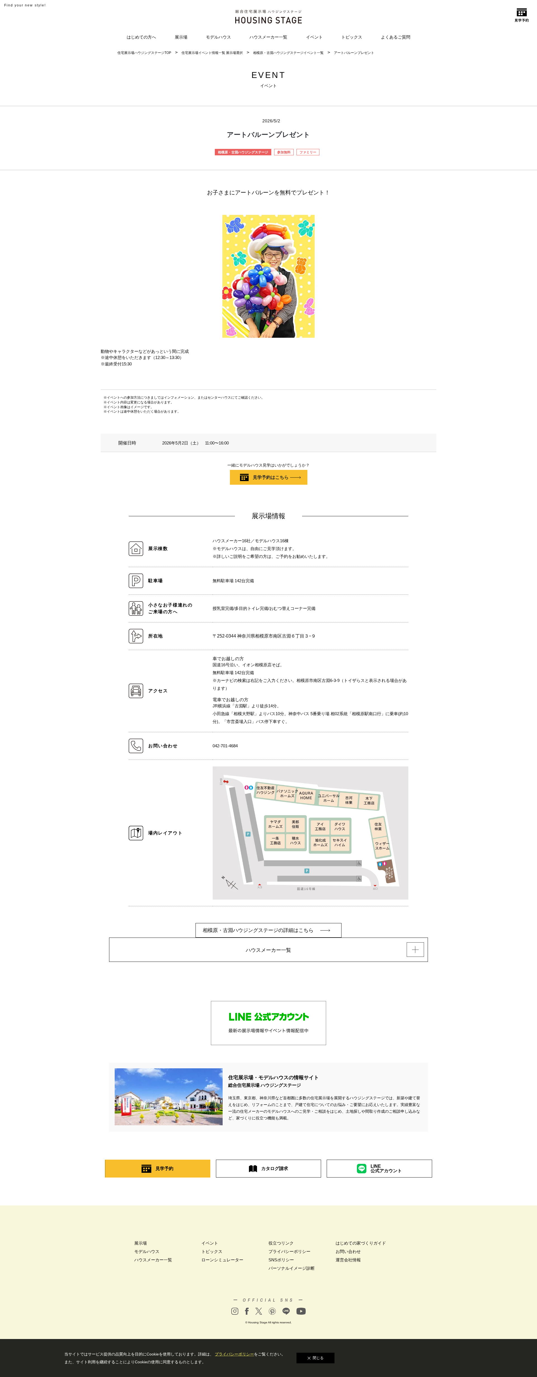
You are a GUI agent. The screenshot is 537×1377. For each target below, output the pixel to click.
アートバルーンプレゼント (354, 53)
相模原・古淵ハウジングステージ (243, 152)
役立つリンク (281, 1243)
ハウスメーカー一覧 (268, 37)
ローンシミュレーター (222, 1259)
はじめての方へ (141, 37)
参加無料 (284, 152)
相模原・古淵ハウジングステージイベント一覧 (288, 53)
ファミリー (308, 152)
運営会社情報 (348, 1259)
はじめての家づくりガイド (361, 1243)
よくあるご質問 (395, 37)
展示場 (181, 37)
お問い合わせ (348, 1251)
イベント (314, 37)
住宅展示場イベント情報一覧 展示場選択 (212, 53)
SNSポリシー (281, 1259)
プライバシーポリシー (289, 1251)
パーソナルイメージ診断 (291, 1268)
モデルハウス (218, 37)
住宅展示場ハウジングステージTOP (144, 53)
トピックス (351, 37)
